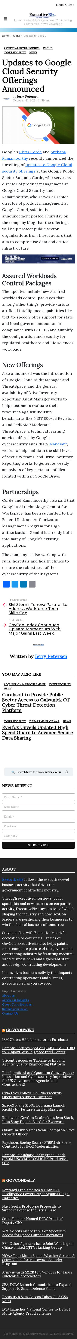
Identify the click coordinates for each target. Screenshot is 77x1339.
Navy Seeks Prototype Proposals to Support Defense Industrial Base (31, 1208)
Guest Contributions (17, 1004)
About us (8, 995)
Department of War (44, 721)
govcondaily (20, 1180)
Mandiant (58, 444)
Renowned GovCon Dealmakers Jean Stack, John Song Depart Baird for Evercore (38, 1120)
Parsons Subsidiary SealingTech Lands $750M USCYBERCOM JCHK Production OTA (35, 1159)
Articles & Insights (15, 1000)
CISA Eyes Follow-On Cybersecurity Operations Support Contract (32, 1095)
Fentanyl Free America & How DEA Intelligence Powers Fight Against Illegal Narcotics (36, 1194)
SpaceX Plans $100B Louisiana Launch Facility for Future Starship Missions (33, 1107)
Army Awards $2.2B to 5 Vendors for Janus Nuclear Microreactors (37, 1274)
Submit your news (15, 1009)
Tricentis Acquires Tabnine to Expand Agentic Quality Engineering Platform (33, 1062)
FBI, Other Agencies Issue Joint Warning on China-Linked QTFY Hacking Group (38, 1246)
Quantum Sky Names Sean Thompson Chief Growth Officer (38, 1132)
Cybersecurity (60, 684)
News (8, 688)
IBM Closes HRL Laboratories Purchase (35, 1039)
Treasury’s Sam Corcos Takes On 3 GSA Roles (35, 1299)
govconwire (20, 1029)
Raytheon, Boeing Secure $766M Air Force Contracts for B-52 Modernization (36, 1145)
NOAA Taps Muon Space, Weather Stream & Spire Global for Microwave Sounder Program (38, 1260)
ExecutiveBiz (12, 879)
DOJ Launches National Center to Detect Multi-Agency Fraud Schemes (36, 1311)
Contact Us (10, 1013)
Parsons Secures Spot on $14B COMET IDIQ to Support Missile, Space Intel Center (38, 1050)
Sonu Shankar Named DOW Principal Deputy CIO (32, 1221)
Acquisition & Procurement (25, 684)
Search (66, 773)
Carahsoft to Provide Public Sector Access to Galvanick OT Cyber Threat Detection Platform (36, 702)
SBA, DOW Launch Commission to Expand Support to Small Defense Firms (36, 1287)
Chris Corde (30, 151)
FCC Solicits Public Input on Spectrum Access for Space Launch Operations (34, 1233)
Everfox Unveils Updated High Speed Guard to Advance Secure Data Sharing (37, 732)
